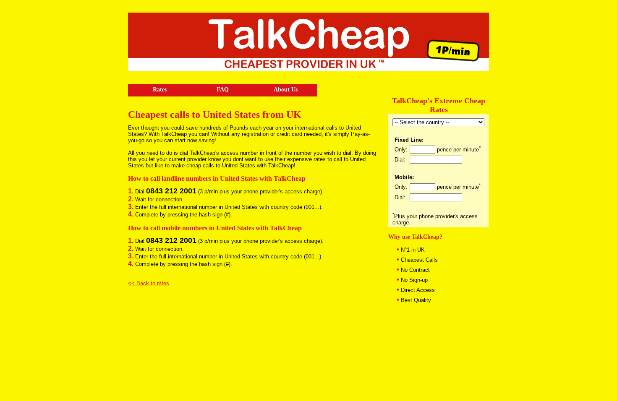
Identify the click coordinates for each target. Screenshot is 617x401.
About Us (286, 89)
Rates (160, 89)
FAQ (223, 89)
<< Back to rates (148, 283)
